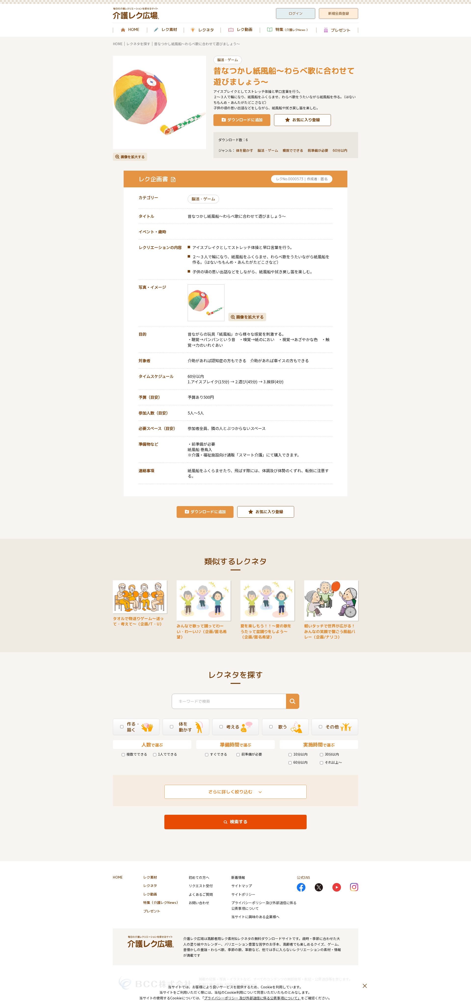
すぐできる (218, 754)
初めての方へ (199, 877)
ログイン (295, 13)
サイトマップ (241, 885)
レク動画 (244, 30)
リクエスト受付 (201, 885)
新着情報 (238, 877)
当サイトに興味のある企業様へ (255, 916)
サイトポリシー (243, 894)
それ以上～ (333, 762)
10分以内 (300, 754)
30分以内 (332, 754)
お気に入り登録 (306, 120)
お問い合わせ (199, 902)
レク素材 (169, 30)
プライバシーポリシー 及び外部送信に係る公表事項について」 (252, 997)
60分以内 (300, 762)
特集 (292, 30)
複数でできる (137, 754)
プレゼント (341, 30)
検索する (239, 822)
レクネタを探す (138, 43)
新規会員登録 (338, 13)
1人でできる (167, 754)
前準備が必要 (251, 754)
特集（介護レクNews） (161, 902)
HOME (133, 30)
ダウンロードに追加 (245, 120)
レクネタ (206, 30)
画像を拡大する (133, 156)
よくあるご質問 (201, 894)
